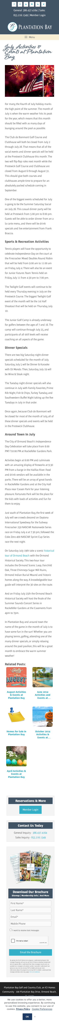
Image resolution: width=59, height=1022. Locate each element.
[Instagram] (20, 4)
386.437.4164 (30, 10)
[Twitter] (43, 4)
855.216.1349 (20, 15)
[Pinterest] (32, 4)
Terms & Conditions (35, 972)
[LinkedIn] (37, 4)
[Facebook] (14, 4)
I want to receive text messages (25, 930)
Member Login (38, 15)
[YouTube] (26, 4)
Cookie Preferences (42, 1009)
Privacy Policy (23, 1009)
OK (27, 1016)
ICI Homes (50, 987)
